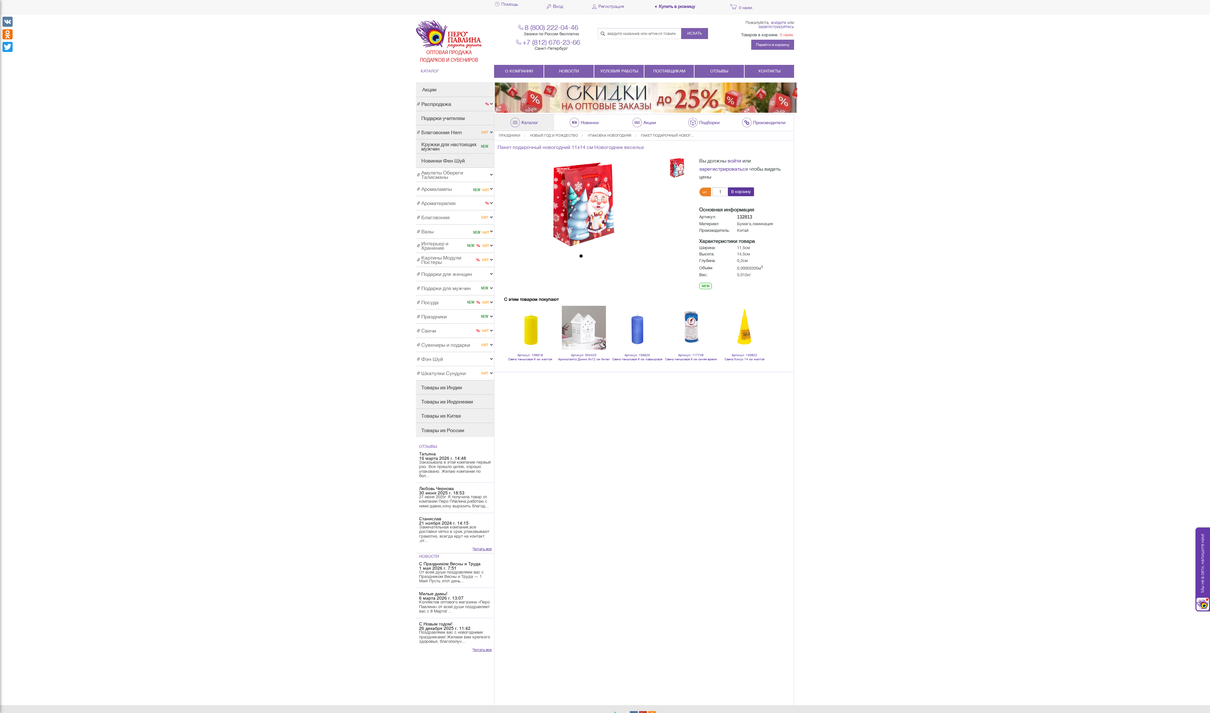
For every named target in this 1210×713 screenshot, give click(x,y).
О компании (519, 71)
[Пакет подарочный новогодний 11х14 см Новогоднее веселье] (581, 204)
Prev (512, 320)
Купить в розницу (677, 6)
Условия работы (619, 71)
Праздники (509, 135)
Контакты (769, 71)
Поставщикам (669, 71)
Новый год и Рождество (554, 135)
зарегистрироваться (723, 169)
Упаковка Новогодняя (609, 135)
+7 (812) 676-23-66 (551, 42)
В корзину (741, 191)
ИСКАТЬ (694, 33)
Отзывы (719, 71)
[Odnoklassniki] (7, 34)
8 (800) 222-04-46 (551, 27)
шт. (705, 192)
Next (761, 320)
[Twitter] (7, 47)
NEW (706, 286)
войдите (778, 22)
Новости (569, 71)
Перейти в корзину (772, 45)
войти (734, 160)
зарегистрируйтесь (776, 26)
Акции (429, 89)
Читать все (482, 549)
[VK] (7, 21)
